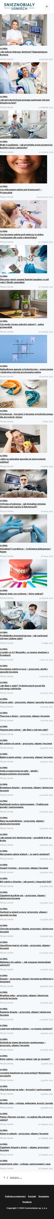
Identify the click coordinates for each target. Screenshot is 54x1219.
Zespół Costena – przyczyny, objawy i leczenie (24, 868)
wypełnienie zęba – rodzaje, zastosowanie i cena (25, 1164)
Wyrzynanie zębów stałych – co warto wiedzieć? (25, 854)
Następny (16, 1177)
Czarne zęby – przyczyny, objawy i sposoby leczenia (27, 702)
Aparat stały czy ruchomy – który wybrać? (21, 593)
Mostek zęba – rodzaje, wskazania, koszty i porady (26, 1103)
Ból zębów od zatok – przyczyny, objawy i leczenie (26, 743)
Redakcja (27, 1202)
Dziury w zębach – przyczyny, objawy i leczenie (24, 1133)
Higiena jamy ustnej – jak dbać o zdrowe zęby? (24, 729)
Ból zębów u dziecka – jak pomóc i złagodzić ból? (25, 881)
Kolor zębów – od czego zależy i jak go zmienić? (25, 1059)
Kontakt (32, 1196)
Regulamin (44, 1196)
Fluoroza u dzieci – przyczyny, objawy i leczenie (25, 716)
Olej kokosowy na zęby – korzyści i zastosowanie (25, 1089)
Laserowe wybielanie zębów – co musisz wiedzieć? (26, 1028)
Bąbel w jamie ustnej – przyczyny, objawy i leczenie (26, 757)
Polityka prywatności (15, 1196)
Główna (3, 49)
